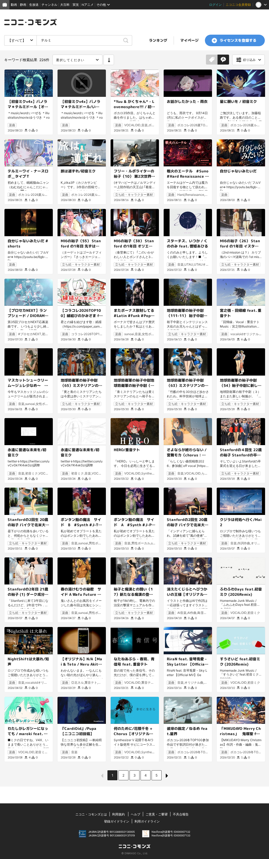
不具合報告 (181, 814)
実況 (76, 5)
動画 (14, 5)
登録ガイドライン (116, 821)
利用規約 (118, 814)
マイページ (189, 40)
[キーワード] (223, 60)
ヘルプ (135, 814)
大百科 (65, 5)
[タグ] (212, 60)
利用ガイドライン (147, 821)
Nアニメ (88, 5)
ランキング (158, 40)
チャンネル (49, 5)
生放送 (34, 5)
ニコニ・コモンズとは (91, 814)
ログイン (215, 5)
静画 (23, 5)
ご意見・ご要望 (157, 814)
